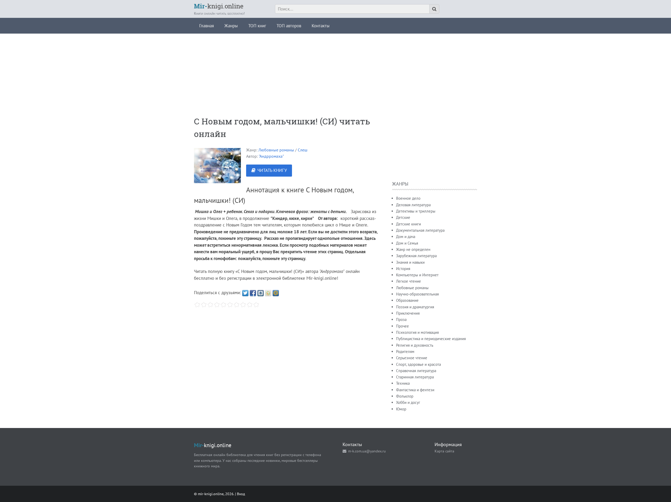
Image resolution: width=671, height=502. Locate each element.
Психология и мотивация (417, 332)
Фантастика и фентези (415, 389)
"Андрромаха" (271, 156)
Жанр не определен (413, 249)
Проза (401, 319)
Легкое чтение (408, 281)
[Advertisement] (335, 70)
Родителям (405, 351)
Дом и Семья (407, 243)
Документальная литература (420, 230)
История (403, 268)
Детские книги (408, 223)
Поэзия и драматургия (415, 306)
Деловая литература (413, 204)
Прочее (402, 326)
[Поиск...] (434, 9)
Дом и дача (405, 236)
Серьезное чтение (411, 357)
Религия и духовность (414, 345)
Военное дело (408, 198)
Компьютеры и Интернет (417, 274)
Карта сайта (444, 450)
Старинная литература (415, 376)
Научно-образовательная (417, 294)
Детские (403, 217)
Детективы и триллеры (415, 211)
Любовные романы (276, 149)
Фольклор (404, 396)
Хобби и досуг (408, 402)
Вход (241, 493)
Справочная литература (416, 370)
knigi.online (218, 6)
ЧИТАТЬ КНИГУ (272, 170)
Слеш (302, 149)
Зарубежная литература (416, 255)
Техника (403, 383)
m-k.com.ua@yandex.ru (367, 450)
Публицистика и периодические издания (431, 338)
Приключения (408, 313)
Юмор (401, 408)
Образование (407, 300)
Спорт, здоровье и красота (418, 364)
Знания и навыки (410, 262)
